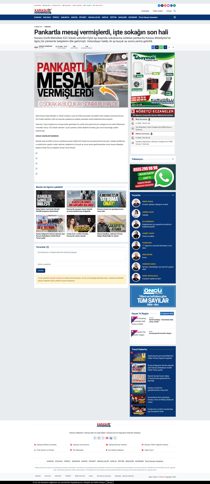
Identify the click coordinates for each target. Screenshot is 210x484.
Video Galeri (158, 11)
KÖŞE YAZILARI (80, 476)
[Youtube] (107, 438)
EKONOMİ (133, 17)
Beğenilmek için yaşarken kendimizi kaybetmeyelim (157, 225)
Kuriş (144, 257)
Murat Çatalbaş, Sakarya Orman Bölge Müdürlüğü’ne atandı (110, 235)
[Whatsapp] (115, 438)
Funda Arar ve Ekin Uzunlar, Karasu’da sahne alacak (78, 235)
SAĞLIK (105, 17)
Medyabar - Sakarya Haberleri (124, 476)
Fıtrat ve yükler (148, 236)
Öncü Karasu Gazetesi (148, 17)
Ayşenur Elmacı (149, 264)
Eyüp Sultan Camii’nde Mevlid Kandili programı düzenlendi (47, 210)
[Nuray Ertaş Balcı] (136, 277)
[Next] (111, 438)
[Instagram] (103, 438)
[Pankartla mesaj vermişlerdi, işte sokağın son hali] (81, 80)
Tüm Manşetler (78, 450)
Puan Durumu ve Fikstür (45, 450)
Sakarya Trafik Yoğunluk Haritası (156, 445)
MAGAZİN (122, 17)
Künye (169, 11)
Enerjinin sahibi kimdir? (151, 279)
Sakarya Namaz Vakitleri (118, 445)
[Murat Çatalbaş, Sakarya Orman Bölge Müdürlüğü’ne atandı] (111, 223)
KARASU (37, 17)
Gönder (41, 270)
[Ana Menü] (175, 17)
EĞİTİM (113, 17)
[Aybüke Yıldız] (136, 213)
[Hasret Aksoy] (136, 234)
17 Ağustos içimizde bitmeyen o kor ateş (157, 247)
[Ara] (174, 11)
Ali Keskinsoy (148, 222)
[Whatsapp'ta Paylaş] (161, 47)
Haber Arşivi (149, 450)
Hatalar (145, 215)
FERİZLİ (56, 17)
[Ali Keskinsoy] (136, 224)
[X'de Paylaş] (157, 47)
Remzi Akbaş (147, 201)
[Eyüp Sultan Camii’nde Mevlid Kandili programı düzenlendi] (50, 199)
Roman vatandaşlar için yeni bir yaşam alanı (158, 268)
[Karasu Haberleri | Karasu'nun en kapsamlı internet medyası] (44, 11)
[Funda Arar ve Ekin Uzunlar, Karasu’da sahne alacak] (81, 223)
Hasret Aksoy (148, 233)
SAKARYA (65, 17)
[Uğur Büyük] (136, 256)
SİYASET (83, 17)
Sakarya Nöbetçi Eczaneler (47, 445)
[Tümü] (173, 159)
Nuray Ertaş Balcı (150, 276)
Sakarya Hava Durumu (81, 445)
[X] (99, 438)
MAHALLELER (94, 17)
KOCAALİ (47, 17)
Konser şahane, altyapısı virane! (155, 204)
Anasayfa (145, 11)
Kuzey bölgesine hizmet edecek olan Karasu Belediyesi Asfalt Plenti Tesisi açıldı (50, 236)
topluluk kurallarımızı (57, 278)
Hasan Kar (147, 243)
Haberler (38, 27)
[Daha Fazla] (165, 47)
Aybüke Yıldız (148, 212)
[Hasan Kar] (136, 245)
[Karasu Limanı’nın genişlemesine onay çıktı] (111, 199)
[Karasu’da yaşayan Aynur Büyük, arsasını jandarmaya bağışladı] (81, 199)
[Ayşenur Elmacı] (136, 266)
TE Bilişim (161, 477)
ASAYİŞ (74, 17)
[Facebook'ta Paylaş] (153, 47)
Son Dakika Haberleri (116, 450)
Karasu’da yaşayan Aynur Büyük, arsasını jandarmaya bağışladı (80, 210)
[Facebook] (95, 438)
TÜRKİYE (68, 476)
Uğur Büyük (147, 255)
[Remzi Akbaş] (136, 203)
